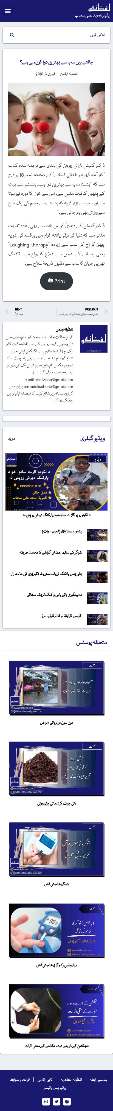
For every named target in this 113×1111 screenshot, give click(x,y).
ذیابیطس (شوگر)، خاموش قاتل (56, 965)
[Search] (10, 35)
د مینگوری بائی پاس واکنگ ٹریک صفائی (54, 595)
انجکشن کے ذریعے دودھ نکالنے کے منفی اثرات (57, 1046)
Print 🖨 (56, 281)
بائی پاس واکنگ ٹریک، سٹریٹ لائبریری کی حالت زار (46, 574)
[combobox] (62, 35)
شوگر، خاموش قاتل (56, 884)
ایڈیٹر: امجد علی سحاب (92, 15)
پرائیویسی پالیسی (54, 1088)
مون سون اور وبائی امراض (56, 723)
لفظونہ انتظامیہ (71, 1080)
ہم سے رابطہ (98, 1080)
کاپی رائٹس (45, 1080)
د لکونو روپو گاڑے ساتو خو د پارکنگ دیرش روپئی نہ (57, 515)
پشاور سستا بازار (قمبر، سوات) (62, 531)
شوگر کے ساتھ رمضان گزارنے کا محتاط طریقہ (50, 553)
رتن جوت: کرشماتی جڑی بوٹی (56, 804)
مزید (11, 439)
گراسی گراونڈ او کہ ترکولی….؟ (62, 616)
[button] (8, 11)
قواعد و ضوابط (20, 1080)
